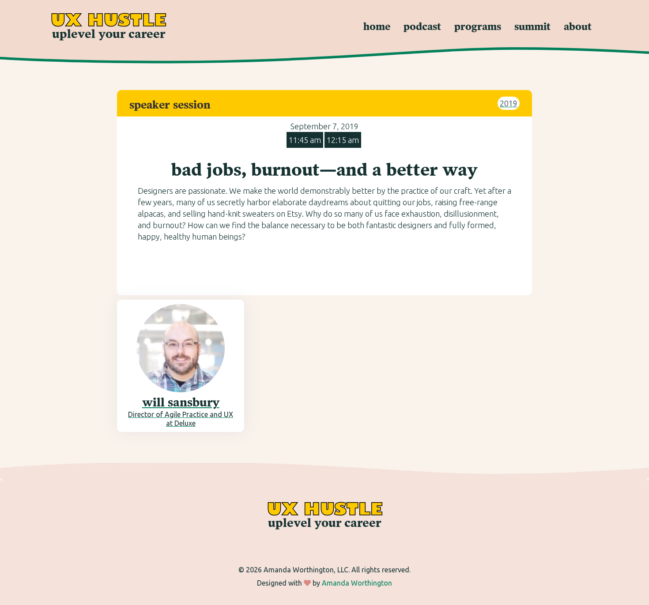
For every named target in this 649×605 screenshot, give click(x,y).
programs (477, 27)
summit (532, 27)
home (376, 27)
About (578, 27)
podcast (422, 27)
